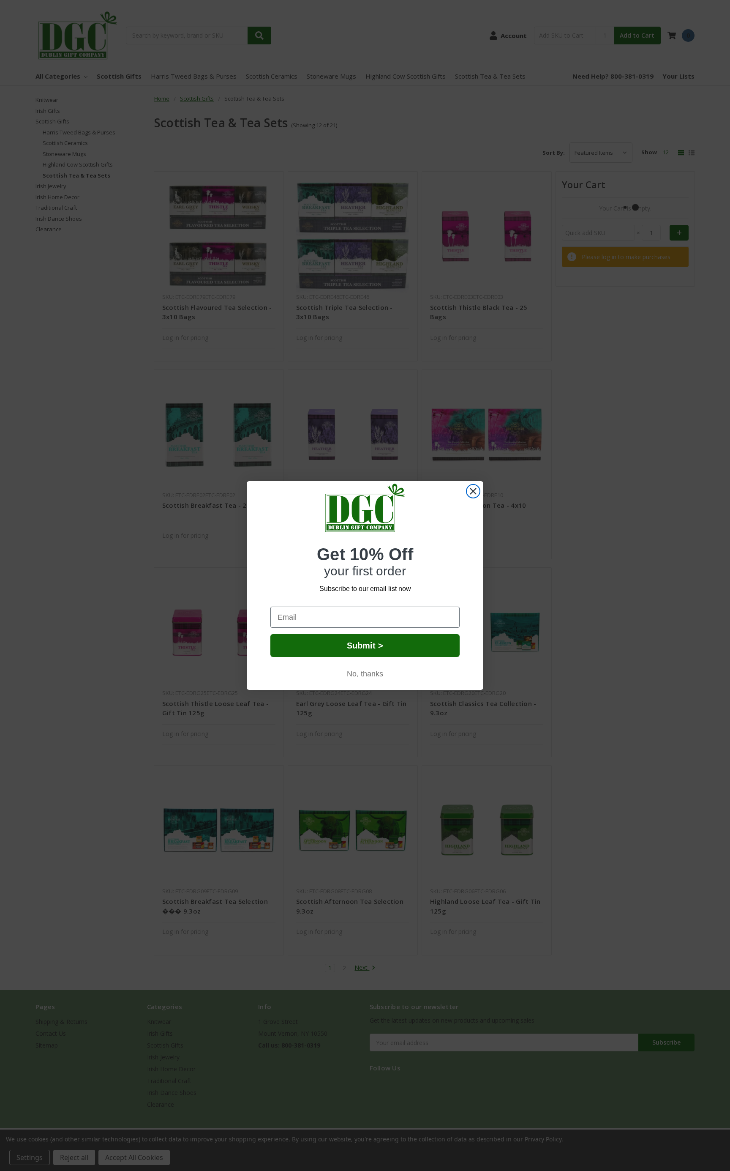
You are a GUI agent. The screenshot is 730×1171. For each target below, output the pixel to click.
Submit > (365, 645)
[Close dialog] (473, 491)
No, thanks (365, 674)
